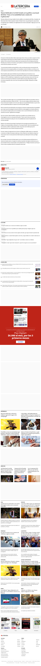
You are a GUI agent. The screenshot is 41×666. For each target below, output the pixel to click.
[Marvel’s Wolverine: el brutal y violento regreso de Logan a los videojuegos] (10, 424)
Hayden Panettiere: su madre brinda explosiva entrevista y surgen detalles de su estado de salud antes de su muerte (20, 236)
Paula (22, 588)
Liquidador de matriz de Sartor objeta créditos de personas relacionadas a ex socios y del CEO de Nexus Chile (30, 526)
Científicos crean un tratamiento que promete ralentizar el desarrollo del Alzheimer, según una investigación (10, 433)
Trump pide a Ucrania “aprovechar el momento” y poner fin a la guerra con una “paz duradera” (19, 242)
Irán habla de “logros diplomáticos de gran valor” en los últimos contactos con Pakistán (17, 239)
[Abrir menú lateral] (2, 6)
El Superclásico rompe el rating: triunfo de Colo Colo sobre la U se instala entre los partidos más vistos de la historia (30, 534)
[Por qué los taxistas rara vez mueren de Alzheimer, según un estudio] (10, 541)
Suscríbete (12, 184)
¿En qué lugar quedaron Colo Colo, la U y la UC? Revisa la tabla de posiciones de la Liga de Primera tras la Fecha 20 (30, 550)
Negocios (23, 502)
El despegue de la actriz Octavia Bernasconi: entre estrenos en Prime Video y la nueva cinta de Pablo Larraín (30, 579)
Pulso (2, 10)
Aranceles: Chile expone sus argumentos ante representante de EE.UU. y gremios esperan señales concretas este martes (30, 505)
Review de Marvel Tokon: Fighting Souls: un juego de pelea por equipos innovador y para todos (10, 578)
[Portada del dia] (20, 326)
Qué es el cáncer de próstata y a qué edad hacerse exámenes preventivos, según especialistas (30, 433)
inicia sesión (5, 184)
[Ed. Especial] (36, 629)
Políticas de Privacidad (20, 174)
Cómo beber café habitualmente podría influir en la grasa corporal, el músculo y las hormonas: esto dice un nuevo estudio (30, 415)
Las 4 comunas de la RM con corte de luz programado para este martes (33, 470)
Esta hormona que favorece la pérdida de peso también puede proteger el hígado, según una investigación (18, 229)
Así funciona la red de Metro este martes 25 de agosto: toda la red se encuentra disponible (7, 470)
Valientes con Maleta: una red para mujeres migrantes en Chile (29, 591)
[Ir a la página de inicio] (20, 6)
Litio (5, 161)
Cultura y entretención (26, 559)
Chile (2, 502)
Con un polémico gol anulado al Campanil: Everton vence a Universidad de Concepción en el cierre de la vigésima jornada (30, 555)
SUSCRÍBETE (20, 342)
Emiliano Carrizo (7, 27)
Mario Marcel (9, 161)
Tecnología (3, 559)
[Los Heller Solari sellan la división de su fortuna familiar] (37, 278)
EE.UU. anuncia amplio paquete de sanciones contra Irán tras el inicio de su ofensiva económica (10, 611)
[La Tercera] (5, 629)
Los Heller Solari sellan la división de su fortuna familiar (11, 276)
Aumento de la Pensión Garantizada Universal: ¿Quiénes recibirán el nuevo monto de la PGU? (20, 471)
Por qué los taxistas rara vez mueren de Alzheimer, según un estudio (14, 225)
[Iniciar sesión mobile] (39, 6)
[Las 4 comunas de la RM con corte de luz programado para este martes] (34, 478)
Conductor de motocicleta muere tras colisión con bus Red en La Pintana (10, 526)
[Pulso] (15, 629)
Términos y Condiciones (13, 174)
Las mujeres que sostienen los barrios (28, 610)
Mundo (2, 588)
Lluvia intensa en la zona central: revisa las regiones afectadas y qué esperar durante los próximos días (20, 232)
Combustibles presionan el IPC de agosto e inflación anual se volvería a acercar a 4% (16, 268)
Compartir (3, 54)
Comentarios (9, 54)
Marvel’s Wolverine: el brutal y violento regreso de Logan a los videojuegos (9, 415)
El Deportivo (23, 531)
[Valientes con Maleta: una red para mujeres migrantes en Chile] (30, 599)
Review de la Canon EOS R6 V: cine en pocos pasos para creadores (10, 584)
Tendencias (3, 531)
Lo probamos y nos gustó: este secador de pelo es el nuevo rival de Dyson (30, 607)
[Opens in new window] (25, 629)
